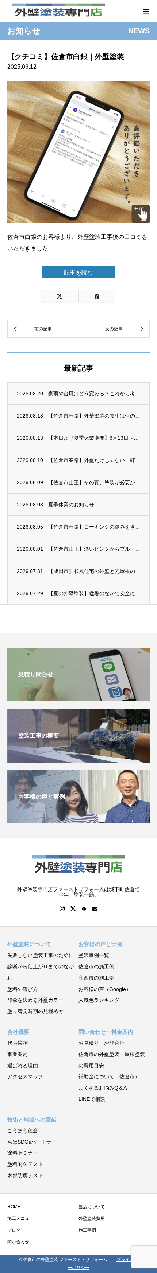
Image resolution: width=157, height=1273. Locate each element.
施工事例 (87, 1230)
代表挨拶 (17, 1043)
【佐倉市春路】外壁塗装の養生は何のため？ (94, 416)
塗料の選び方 (22, 989)
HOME (13, 1206)
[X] (73, 908)
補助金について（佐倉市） (109, 1076)
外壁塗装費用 (91, 1218)
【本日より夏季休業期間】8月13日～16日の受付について (94, 438)
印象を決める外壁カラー (35, 1000)
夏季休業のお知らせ (71, 504)
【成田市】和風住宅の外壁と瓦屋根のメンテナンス (94, 571)
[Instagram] (62, 908)
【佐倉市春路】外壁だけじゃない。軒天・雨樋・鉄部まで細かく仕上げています (94, 460)
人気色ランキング (98, 1000)
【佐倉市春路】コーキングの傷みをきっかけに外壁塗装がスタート (94, 527)
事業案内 (17, 1054)
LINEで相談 (91, 1099)
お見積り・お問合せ (101, 1043)
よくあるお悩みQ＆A (102, 1088)
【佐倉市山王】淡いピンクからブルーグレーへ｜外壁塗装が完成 (94, 549)
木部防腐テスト (25, 1175)
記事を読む (78, 272)
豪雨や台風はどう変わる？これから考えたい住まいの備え (94, 393)
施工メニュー (20, 1218)
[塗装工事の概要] (78, 759)
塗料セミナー (22, 1153)
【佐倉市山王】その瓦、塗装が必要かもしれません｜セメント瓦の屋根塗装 (94, 482)
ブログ (13, 1230)
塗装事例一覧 (93, 955)
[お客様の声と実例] (78, 820)
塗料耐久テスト (25, 1164)
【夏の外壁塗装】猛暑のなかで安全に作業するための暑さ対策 (94, 593)
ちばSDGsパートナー (32, 1142)
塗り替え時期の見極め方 (35, 1011)
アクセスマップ (25, 1076)
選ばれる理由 (22, 1065)
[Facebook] (84, 908)
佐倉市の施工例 (96, 966)
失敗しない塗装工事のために (40, 955)
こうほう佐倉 (22, 1131)
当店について (91, 1206)
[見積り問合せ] (78, 698)
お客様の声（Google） (104, 989)
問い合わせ (18, 1241)
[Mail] (94, 908)
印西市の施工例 (96, 978)
